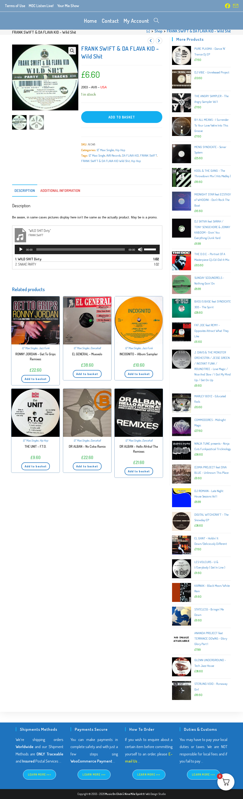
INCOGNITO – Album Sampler (139, 354)
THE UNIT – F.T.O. (36, 446)
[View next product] (159, 40)
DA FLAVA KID (130, 155)
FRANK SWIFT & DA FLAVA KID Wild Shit (105, 161)
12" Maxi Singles (105, 150)
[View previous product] (151, 40)
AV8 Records (113, 155)
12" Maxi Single (97, 155)
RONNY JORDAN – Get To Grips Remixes (35, 356)
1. (28, 259)
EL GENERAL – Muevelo (87, 354)
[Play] (21, 249)
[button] (72, 50)
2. (25, 264)
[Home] (148, 31)
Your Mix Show (68, 5)
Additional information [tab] (60, 190)
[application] (87, 249)
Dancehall (95, 348)
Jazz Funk (44, 348)
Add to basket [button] (36, 379)
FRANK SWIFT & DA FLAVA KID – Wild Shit (199, 31)
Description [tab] (24, 190)
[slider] (150, 249)
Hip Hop (120, 150)
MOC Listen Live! (41, 5)
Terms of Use (15, 5)
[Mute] (140, 249)
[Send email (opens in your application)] (235, 6)
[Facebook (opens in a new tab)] (228, 6)
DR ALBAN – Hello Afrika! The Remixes (139, 448)
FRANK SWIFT (148, 155)
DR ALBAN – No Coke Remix (87, 446)
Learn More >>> (39, 774)
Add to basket (121, 117)
